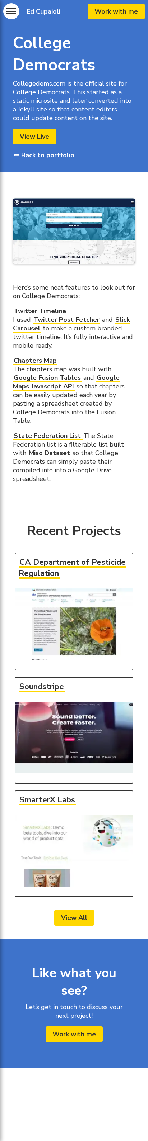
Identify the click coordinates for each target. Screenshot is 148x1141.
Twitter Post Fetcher (66, 319)
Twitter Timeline (40, 311)
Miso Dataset (49, 453)
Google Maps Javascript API (66, 382)
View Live (34, 136)
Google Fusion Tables (47, 377)
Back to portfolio (46, 155)
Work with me (116, 11)
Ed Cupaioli (43, 11)
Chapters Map (35, 360)
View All (74, 917)
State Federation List (48, 435)
